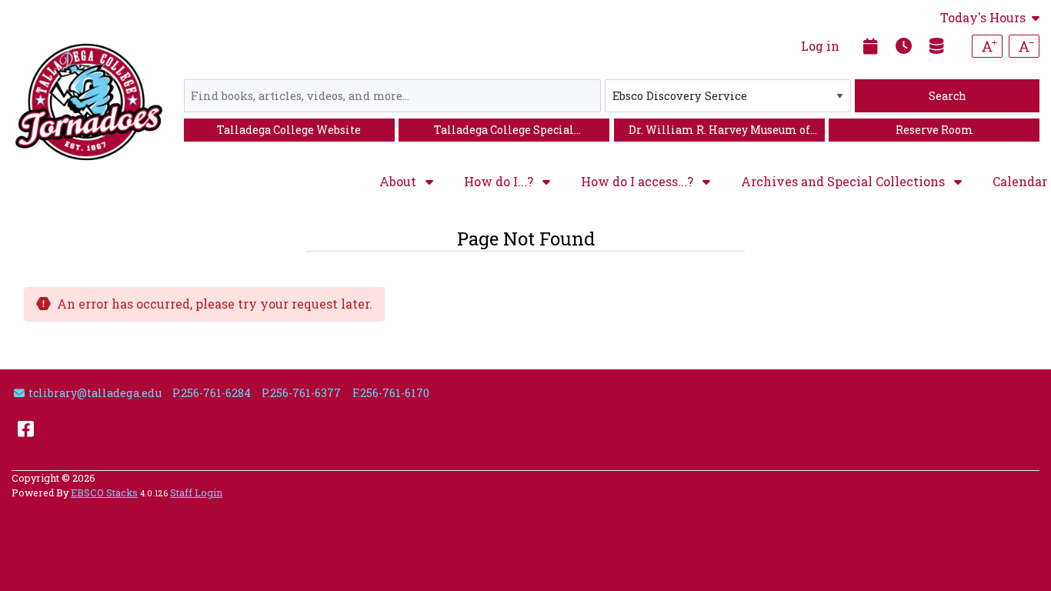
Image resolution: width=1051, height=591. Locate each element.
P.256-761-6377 (301, 393)
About (399, 181)
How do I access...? (638, 181)
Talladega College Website (289, 129)
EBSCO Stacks (104, 492)
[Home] (89, 102)
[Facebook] (26, 428)
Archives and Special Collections (844, 181)
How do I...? (500, 181)
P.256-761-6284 (211, 393)
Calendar (1020, 181)
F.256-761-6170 (390, 393)
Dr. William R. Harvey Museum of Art (719, 131)
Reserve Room (934, 129)
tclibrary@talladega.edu (95, 393)
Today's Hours (983, 18)
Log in (820, 46)
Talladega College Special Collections (504, 131)
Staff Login (196, 492)
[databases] (937, 45)
